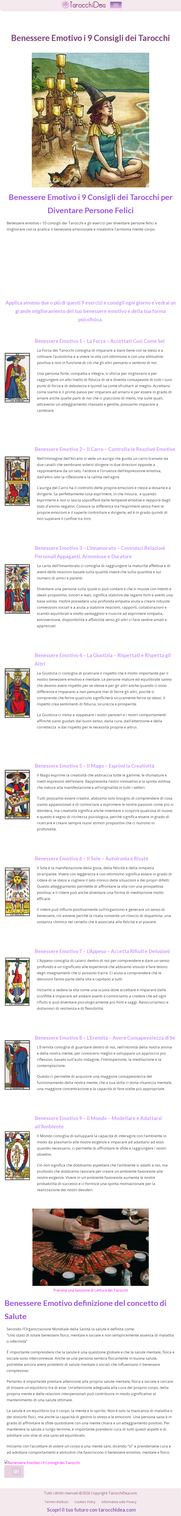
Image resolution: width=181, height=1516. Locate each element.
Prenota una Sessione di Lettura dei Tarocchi (90, 1290)
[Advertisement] (90, 268)
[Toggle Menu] (116, 4)
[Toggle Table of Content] (14, 1471)
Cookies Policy (85, 1502)
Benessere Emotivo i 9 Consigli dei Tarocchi (90, 38)
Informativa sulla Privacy (119, 1502)
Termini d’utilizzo (56, 1502)
